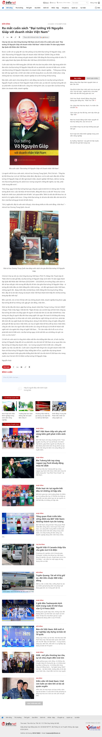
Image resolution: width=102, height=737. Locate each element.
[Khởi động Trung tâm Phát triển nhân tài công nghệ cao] (59, 406)
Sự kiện (83, 8)
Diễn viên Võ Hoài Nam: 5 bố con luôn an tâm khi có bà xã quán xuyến (50, 684)
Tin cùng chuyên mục (11, 424)
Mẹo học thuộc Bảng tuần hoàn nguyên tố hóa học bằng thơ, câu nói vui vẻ (84, 121)
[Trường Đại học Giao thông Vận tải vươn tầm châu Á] (26, 406)
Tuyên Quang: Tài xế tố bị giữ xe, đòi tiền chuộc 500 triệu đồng (50, 578)
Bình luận (6, 367)
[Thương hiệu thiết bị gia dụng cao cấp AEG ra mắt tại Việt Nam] (42, 406)
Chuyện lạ (65, 8)
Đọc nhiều (77, 78)
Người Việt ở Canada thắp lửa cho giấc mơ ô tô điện (51, 548)
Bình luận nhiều (92, 78)
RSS (99, 8)
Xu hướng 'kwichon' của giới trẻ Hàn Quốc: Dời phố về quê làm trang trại (84, 142)
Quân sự (74, 8)
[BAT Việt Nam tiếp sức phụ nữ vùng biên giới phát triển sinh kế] (18, 438)
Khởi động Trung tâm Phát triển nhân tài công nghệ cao (59, 416)
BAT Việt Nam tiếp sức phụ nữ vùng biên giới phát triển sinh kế (51, 434)
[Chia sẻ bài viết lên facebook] (3, 37)
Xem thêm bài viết (34, 703)
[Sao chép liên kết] (15, 37)
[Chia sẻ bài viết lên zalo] (7, 37)
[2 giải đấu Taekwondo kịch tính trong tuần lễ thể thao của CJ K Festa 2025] (18, 610)
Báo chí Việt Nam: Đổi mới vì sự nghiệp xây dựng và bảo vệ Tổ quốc (51, 632)
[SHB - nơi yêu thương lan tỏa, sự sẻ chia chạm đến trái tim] (18, 662)
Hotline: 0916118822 (64, 2)
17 (95, 100)
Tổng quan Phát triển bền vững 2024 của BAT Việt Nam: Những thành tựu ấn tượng (50, 519)
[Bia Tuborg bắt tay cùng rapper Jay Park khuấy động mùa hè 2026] (18, 467)
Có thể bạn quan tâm (11, 398)
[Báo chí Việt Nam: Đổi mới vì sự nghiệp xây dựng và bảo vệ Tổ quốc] (18, 636)
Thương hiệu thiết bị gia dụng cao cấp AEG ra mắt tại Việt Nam (42, 416)
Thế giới (29, 8)
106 (76, 107)
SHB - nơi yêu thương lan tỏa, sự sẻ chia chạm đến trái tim (50, 656)
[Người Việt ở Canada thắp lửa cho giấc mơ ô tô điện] (18, 554)
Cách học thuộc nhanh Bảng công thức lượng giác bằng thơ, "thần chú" (83, 99)
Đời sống (9, 8)
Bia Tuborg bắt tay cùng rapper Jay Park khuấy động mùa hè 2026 (50, 463)
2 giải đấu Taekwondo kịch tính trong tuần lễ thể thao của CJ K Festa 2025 (49, 606)
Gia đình (37, 8)
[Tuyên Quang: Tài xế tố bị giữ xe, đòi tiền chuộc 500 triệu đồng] (18, 582)
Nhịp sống (39, 428)
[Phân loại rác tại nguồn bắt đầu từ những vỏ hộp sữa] (18, 495)
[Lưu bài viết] (19, 37)
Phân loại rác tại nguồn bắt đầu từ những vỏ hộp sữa (49, 489)
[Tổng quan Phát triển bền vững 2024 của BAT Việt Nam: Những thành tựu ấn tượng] (18, 523)
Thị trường (19, 8)
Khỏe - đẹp (55, 8)
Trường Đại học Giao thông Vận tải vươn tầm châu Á (25, 416)
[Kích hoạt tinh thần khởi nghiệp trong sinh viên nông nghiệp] (9, 406)
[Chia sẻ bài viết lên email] (11, 37)
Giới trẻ (46, 8)
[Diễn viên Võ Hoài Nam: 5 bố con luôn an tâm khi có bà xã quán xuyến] (18, 688)
